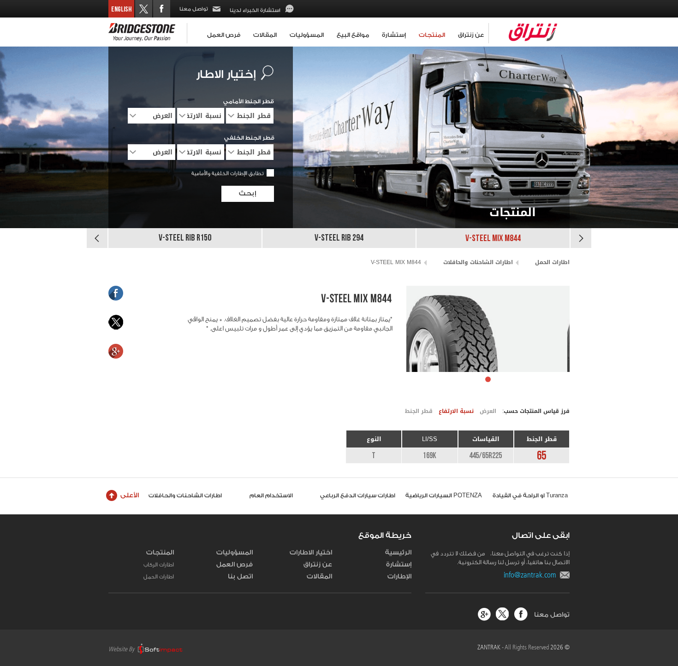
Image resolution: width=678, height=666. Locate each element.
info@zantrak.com (532, 574)
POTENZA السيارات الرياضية (443, 495)
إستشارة (394, 34)
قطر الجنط (419, 411)
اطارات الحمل (552, 262)
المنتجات (432, 34)
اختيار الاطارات (311, 552)
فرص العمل (223, 34)
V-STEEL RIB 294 (339, 238)
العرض (488, 411)
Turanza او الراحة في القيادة (530, 495)
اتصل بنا (240, 576)
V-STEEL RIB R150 (185, 238)
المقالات (265, 34)
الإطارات (399, 576)
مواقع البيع (353, 34)
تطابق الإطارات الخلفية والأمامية (227, 173)
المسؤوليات (307, 34)
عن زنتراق (471, 34)
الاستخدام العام (271, 495)
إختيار (226, 75)
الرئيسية (398, 552)
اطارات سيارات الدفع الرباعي (357, 495)
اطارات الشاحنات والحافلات (478, 262)
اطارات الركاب (158, 564)
